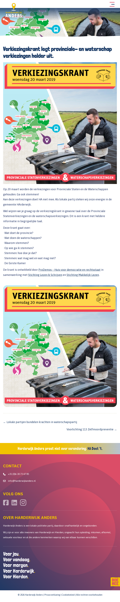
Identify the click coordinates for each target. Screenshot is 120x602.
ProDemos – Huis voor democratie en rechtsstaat (69, 269)
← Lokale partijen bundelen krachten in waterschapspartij (40, 422)
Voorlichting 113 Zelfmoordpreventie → (92, 429)
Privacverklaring (52, 595)
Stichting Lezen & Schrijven (45, 275)
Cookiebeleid (68, 595)
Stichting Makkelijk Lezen (83, 275)
